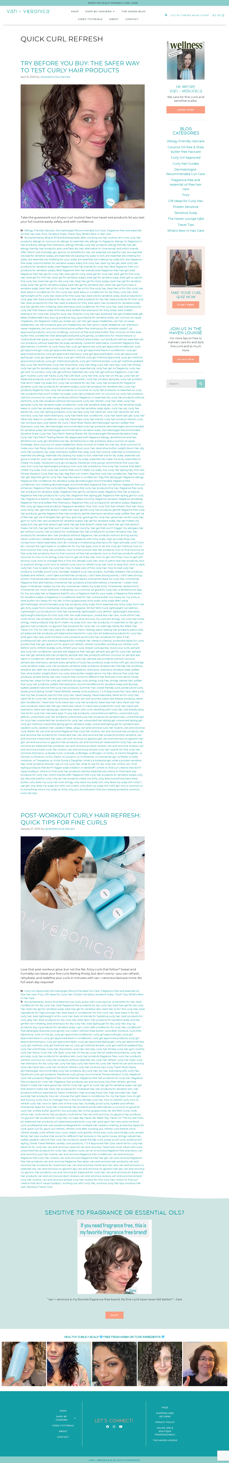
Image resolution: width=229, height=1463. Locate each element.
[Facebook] (107, 1426)
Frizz (44, 234)
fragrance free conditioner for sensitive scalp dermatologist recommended (66, 480)
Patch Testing (86, 629)
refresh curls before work (119, 1128)
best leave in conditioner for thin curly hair (46, 292)
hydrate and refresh (32, 575)
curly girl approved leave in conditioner (101, 350)
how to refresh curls (62, 564)
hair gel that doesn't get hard (51, 524)
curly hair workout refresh (120, 419)
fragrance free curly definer (50, 488)
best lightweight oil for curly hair (53, 1016)
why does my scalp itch (88, 782)
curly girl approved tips (48, 357)
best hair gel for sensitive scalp (45, 1009)
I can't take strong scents (103, 575)
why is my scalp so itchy (52, 789)
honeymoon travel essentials (38, 542)
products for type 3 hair (114, 637)
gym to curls (28, 520)
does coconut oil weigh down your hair (71, 448)
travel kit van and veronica (85, 698)
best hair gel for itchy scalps (92, 281)
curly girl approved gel (107, 1034)
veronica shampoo (32, 753)
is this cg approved (74, 600)
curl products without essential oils (122, 339)
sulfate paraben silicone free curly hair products (49, 687)
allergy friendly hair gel (122, 244)
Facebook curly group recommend (99, 462)
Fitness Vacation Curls (34, 473)
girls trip (77, 517)
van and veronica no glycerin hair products (52, 742)
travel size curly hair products (79, 702)
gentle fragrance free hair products (59, 513)
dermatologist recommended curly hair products (76, 426)
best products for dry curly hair (57, 299)
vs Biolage (81, 753)
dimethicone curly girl (34, 441)
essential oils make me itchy (107, 459)
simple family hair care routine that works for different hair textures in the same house (85, 676)
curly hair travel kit (94, 411)
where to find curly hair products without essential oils (73, 771)
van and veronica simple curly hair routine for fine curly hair (104, 749)
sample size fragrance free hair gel (74, 651)
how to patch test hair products (118, 560)
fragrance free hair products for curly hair (45, 495)
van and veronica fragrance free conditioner (85, 1154)
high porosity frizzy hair (121, 539)
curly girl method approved (103, 357)
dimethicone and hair (123, 437)
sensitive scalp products (84, 666)
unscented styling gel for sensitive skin (115, 724)
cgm (79, 1027)
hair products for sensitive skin (114, 1088)
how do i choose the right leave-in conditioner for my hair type (87, 1096)
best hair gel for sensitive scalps (47, 284)
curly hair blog (87, 364)
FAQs (165, 1407)
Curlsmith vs (43, 346)
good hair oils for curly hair (127, 517)
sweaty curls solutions (85, 691)
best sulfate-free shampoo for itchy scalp (91, 310)
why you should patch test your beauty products (98, 789)
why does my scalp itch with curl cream (55, 785)
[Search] (201, 383)
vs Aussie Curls (53, 753)
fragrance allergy (133, 477)
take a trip (138, 691)
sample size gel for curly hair (113, 651)
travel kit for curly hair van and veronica (44, 698)
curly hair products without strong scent (57, 401)
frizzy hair (33, 509)
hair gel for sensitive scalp (99, 520)
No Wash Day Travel (105, 1117)
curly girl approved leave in (59, 350)
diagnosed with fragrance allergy (89, 437)
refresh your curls (73, 647)
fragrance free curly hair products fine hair (93, 488)
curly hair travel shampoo (47, 415)
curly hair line (89, 375)
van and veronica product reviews (85, 745)
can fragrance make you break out (55, 321)
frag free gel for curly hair (46, 477)
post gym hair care (32, 637)
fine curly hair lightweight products (48, 466)
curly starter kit (52, 422)
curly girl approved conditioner (115, 346)
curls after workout (116, 1030)
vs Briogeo (95, 753)
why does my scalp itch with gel (99, 785)
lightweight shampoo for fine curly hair (45, 615)
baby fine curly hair (87, 263)
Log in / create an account (189, 15)
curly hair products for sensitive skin (101, 386)
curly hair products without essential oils (70, 1059)
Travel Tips (74, 234)
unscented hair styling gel (99, 720)
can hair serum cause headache (101, 324)
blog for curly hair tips (86, 313)
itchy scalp (93, 600)
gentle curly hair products (95, 509)
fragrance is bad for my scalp (43, 499)
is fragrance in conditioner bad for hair (68, 597)
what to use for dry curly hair (98, 764)
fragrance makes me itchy (78, 499)
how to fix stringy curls (49, 557)
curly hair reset (114, 401)
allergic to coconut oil (46, 241)
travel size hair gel (49, 706)
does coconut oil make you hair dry (97, 444)
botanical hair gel (111, 313)
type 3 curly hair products (73, 713)
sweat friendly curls (108, 687)
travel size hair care (110, 702)
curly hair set (119, 408)
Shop (75, 11)
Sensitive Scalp (57, 234)
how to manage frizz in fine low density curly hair (67, 560)
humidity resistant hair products (123, 571)
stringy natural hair (121, 680)
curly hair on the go (111, 375)
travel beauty (83, 695)
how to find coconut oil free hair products (75, 553)
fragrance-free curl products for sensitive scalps (100, 502)
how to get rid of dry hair (80, 557)
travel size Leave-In (73, 706)
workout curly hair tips (110, 1183)
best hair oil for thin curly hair (125, 288)
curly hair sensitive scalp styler (92, 408)
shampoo (93, 669)
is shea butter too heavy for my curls (114, 597)
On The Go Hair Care (41, 629)
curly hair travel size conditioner (84, 415)
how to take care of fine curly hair (86, 568)
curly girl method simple (95, 361)
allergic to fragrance (102, 241)
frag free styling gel (110, 477)
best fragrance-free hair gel (111, 270)
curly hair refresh (93, 401)
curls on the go (44, 1034)
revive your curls (119, 647)
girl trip (66, 517)
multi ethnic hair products (36, 618)
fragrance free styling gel (87, 495)
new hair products (98, 622)
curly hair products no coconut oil (71, 390)
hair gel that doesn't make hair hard (92, 524)
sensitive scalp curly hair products (47, 666)
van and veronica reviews (122, 745)
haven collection (31, 539)
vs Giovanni (69, 756)
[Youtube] (120, 1426)
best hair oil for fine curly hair (88, 288)
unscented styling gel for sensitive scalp (67, 724)
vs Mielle (122, 756)
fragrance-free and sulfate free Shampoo (45, 502)
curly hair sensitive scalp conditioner (54, 404)
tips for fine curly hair (61, 695)
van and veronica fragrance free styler (66, 1161)
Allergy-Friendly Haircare (39, 230)
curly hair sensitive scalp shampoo (52, 408)
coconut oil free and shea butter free (91, 332)
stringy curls (80, 680)
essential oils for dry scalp (108, 455)
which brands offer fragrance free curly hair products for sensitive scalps (92, 774)
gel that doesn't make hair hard (59, 509)
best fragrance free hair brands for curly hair (81, 266)
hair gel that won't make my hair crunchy (64, 528)
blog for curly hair (61, 313)
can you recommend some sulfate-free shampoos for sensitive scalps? (84, 328)
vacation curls (29, 727)
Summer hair (88, 687)
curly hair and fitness (38, 364)
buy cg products (60, 317)
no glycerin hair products (125, 1114)
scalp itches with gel (116, 662)
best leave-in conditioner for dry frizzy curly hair (102, 292)
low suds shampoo (81, 615)
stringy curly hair (99, 680)
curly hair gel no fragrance (112, 368)
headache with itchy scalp (89, 539)
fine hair (139, 470)
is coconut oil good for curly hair (97, 589)
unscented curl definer (104, 713)
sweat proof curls (132, 687)
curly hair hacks (46, 375)
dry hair (103, 1070)
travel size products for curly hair (106, 706)
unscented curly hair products (49, 716)
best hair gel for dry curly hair (56, 281)
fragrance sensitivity (131, 499)
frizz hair (131, 506)
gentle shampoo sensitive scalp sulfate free (108, 513)
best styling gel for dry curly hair (106, 1023)
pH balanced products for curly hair (76, 633)
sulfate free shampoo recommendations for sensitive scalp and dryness (94, 684)
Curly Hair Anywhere (64, 364)
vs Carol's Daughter (126, 753)
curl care (55, 339)
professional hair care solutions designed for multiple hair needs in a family (66, 640)
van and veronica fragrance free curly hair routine (70, 731)
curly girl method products (62, 361)
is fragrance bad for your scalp (94, 593)
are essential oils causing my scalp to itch (80, 255)
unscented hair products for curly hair (60, 720)
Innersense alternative (43, 578)
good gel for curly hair (96, 517)
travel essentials (101, 695)
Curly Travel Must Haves (76, 422)
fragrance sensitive (106, 499)
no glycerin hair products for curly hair (71, 626)
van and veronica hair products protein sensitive (107, 735)
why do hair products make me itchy (75, 778)
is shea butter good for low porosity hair (57, 1110)
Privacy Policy (165, 1422)
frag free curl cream (77, 473)
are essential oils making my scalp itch (101, 259)
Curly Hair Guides (186, 163)
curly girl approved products (110, 1038)
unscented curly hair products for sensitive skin (96, 716)
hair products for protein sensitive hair (108, 531)
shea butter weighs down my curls (48, 673)
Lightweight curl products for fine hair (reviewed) (50, 611)
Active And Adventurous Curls (63, 1001)
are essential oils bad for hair (108, 252)
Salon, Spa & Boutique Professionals (165, 1431)
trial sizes (51, 713)
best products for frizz (73, 303)
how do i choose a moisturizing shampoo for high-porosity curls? (97, 542)
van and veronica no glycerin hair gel (100, 1168)
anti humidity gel (46, 252)
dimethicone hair (58, 441)
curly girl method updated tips (123, 1045)
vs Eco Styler (53, 756)
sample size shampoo (34, 662)
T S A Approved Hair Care (115, 691)
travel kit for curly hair (125, 695)
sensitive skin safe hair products (40, 669)
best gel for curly (75, 274)
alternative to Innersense (100, 248)
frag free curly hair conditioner (108, 473)
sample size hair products (51, 655)
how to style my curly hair (48, 568)
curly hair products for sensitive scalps (55, 386)
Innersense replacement (123, 586)
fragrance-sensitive (73, 506)
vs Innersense (85, 756)
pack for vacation (65, 629)
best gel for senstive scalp (103, 277)
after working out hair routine (99, 237)
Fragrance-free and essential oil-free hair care (186, 184)
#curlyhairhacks (34, 237)
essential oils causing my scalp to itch (68, 455)
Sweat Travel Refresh (58, 691)
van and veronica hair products (119, 731)
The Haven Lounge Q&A (186, 219)
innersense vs (68, 589)
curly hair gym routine (130, 1049)
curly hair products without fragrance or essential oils (78, 397)
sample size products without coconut (110, 658)
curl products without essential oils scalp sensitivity (51, 343)
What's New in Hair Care (96, 234)
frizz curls (98, 506)
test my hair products (34, 695)
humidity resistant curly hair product (81, 571)
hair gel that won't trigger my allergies (114, 528)
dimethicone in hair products (88, 441)
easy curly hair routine (97, 451)
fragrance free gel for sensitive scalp (82, 491)
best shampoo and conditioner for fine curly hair (87, 306)
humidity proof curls (45, 571)
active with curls (91, 1001)
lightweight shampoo (126, 611)
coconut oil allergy (57, 332)
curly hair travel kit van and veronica (122, 1063)
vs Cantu (108, 753)
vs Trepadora (41, 760)
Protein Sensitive (84, 994)
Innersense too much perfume (40, 589)
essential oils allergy (33, 455)
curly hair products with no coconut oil (95, 393)
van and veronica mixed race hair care (95, 1165)
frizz (88, 506)
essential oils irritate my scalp (71, 459)
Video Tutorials (90, 19)
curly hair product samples (103, 379)
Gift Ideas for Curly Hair (58, 994)
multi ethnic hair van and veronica (74, 618)
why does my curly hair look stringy (51, 782)
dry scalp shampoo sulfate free (63, 451)
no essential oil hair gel (124, 622)
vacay (76, 727)
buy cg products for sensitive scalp (92, 317)
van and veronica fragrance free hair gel (84, 1157)
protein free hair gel (33, 644)
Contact (132, 19)
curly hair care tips (108, 364)
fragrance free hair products (122, 491)
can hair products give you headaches (58, 324)
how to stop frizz (117, 564)
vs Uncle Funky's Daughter (66, 760)
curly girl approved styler (98, 353)
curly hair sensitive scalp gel (94, 404)
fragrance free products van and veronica (79, 1081)
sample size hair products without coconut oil (97, 655)
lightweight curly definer (97, 611)
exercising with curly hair (124, 1070)
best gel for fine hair (38, 277)
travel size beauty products (118, 698)
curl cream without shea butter (80, 339)
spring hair (27, 680)
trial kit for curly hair (33, 713)
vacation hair (46, 727)
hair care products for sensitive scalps (60, 520)
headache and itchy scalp (57, 539)
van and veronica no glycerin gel (82, 738)
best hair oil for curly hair (54, 288)
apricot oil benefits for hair (74, 252)
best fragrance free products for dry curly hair (84, 1005)
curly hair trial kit (93, 419)
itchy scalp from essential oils (100, 604)
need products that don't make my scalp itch (57, 622)
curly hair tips (74, 411)
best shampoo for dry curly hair (66, 1023)
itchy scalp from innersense (43, 608)
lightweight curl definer (123, 608)
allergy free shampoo (51, 244)
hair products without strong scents (115, 535)
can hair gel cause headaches (94, 321)
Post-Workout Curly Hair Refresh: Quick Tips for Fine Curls (81, 819)
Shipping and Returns (165, 1415)
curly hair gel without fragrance (107, 372)
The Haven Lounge (165, 1440)
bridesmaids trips (38, 317)
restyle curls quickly (96, 647)
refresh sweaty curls (49, 647)
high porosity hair (119, 1092)
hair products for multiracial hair (64, 531)
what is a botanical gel (97, 760)
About (114, 19)
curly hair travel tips (70, 419)
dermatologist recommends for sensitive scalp (72, 430)
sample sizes (57, 662)
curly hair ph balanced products (109, 1052)
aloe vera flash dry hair (70, 248)
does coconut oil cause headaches (54, 444)
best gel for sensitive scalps (69, 277)
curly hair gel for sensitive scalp (40, 368)
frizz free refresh (115, 506)
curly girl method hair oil (58, 1045)
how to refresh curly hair (91, 564)
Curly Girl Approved (36, 990)
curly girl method (74, 357)
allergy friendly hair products (38, 248)
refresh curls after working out (103, 644)
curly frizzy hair (61, 346)
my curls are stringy (108, 618)
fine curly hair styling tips (118, 470)
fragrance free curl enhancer (62, 1078)
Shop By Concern (98, 11)
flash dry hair (56, 473)
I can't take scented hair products (66, 575)
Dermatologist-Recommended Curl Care (81, 230)
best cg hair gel (110, 263)
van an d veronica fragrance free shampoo (111, 1150)
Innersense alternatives (72, 578)
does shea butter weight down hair (117, 448)
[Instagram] (114, 1426)
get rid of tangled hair (47, 517)
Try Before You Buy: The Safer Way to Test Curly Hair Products (80, 67)
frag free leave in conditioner (80, 477)
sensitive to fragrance (73, 669)
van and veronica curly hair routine (102, 727)
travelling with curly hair (107, 709)
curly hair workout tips (92, 1067)
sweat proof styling (32, 691)
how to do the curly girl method (112, 546)
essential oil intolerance (125, 451)
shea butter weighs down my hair (90, 673)
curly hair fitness (130, 364)
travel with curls (82, 709)
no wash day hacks (107, 626)
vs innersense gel (105, 756)
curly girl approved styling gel (96, 1041)
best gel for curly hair (100, 274)
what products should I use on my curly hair (53, 764)
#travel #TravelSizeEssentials (62, 237)
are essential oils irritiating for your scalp (52, 259)
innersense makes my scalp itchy (86, 586)
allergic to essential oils (75, 241)
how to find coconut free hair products (90, 549)
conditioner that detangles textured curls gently (64, 335)
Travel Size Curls (51, 702)
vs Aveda (69, 753)
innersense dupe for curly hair (106, 578)
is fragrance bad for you (60, 593)
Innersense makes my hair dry (46, 586)
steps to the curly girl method (53, 680)
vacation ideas (63, 727)
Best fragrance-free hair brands (75, 270)
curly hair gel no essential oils (77, 368)
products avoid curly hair (84, 637)
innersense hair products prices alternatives (80, 582)
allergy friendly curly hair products (86, 244)
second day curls (124, 1132)
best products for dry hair (93, 299)
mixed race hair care (106, 615)
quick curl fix (53, 644)
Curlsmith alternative (96, 343)
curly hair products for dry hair (77, 382)
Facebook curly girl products (59, 462)
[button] (185, 109)
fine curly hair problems (86, 466)
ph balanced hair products (37, 633)
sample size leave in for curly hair (66, 658)
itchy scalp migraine (73, 608)
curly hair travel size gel (118, 415)
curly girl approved (83, 346)
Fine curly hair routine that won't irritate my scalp (71, 470)
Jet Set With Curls (97, 608)
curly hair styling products (49, 411)
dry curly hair (90, 1070)
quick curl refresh (73, 644)
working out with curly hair (78, 1183)
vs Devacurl (37, 756)
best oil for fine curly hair (70, 295)
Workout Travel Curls (39, 1186)
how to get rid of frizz (109, 557)
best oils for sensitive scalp (103, 295)
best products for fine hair (42, 303)
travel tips (66, 709)
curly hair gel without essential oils (66, 372)
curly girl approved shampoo (63, 353)
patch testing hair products (112, 629)
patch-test (136, 629)
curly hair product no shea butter (65, 379)
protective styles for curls (128, 640)
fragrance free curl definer (105, 484)
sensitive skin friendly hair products (121, 666)
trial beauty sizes (134, 709)
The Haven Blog (134, 11)
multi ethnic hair (130, 615)
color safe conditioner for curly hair (104, 1027)
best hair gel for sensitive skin (86, 284)
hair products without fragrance (73, 535)
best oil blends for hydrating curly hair (97, 1016)
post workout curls (56, 637)
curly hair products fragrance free (97, 1056)
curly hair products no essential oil (113, 390)
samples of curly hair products (84, 662)
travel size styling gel (46, 709)
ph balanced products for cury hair (120, 633)
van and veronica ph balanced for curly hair (105, 742)
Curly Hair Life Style (68, 375)
